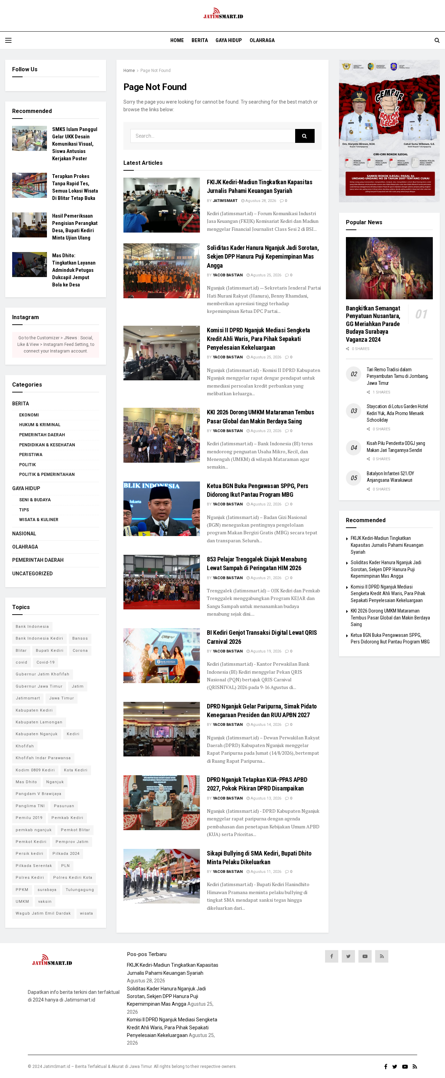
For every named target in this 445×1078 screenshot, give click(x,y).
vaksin (45, 901)
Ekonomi (29, 415)
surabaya (47, 889)
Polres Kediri (30, 877)
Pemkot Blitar (75, 830)
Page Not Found (155, 70)
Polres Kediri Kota (72, 877)
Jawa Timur (61, 698)
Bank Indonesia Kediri (39, 638)
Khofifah (25, 746)
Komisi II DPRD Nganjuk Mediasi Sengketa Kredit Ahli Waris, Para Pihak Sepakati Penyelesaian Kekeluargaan (258, 338)
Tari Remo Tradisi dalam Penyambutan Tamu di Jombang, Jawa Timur (397, 376)
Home (177, 40)
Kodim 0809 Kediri (35, 770)
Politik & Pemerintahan (47, 474)
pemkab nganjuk (34, 830)
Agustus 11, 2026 (265, 871)
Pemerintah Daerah (42, 434)
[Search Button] (305, 136)
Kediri (73, 734)
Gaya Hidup (229, 40)
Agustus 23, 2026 (265, 431)
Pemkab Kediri (67, 818)
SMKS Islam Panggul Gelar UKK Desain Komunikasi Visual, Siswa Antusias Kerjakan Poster (74, 144)
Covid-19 (46, 662)
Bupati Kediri (50, 650)
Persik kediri (29, 853)
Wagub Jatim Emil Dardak (43, 913)
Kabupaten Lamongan (39, 722)
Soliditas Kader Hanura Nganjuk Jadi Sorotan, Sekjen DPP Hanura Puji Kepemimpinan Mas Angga (263, 256)
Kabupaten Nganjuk (37, 734)
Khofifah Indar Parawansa (43, 758)
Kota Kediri (76, 770)
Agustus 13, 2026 (265, 798)
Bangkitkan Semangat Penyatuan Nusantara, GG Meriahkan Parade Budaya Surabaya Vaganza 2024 (373, 324)
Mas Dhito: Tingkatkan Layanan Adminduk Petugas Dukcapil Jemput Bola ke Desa (74, 270)
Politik (27, 464)
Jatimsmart (225, 200)
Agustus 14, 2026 (265, 724)
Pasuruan (64, 806)
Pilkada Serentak (34, 866)
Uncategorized (32, 573)
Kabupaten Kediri (34, 710)
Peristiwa (30, 454)
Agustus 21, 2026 (265, 578)
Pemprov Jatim (72, 842)
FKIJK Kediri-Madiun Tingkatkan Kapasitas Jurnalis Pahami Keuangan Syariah (387, 544)
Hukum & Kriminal (39, 424)
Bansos (80, 638)
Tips (24, 510)
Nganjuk (55, 782)
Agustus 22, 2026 (265, 504)
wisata (86, 913)
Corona (80, 650)
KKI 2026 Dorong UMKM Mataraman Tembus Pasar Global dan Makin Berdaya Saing (390, 617)
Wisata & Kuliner (38, 519)
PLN (65, 866)
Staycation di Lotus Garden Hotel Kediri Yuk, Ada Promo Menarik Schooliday (397, 413)
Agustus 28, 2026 (260, 200)
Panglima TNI (30, 806)
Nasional (24, 533)
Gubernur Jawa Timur (39, 686)
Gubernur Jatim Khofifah (43, 674)
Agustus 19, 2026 (265, 651)
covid (21, 662)
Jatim (78, 686)
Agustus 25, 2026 (265, 275)
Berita (200, 40)
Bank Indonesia (32, 626)
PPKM (22, 889)
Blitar (21, 650)
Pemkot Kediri (31, 842)
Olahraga (262, 40)
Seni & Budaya (35, 499)
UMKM (22, 901)
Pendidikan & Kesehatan (47, 445)
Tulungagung (80, 889)
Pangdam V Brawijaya (39, 794)
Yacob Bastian (228, 275)
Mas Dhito (26, 782)
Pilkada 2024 (66, 853)
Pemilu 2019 (29, 818)
